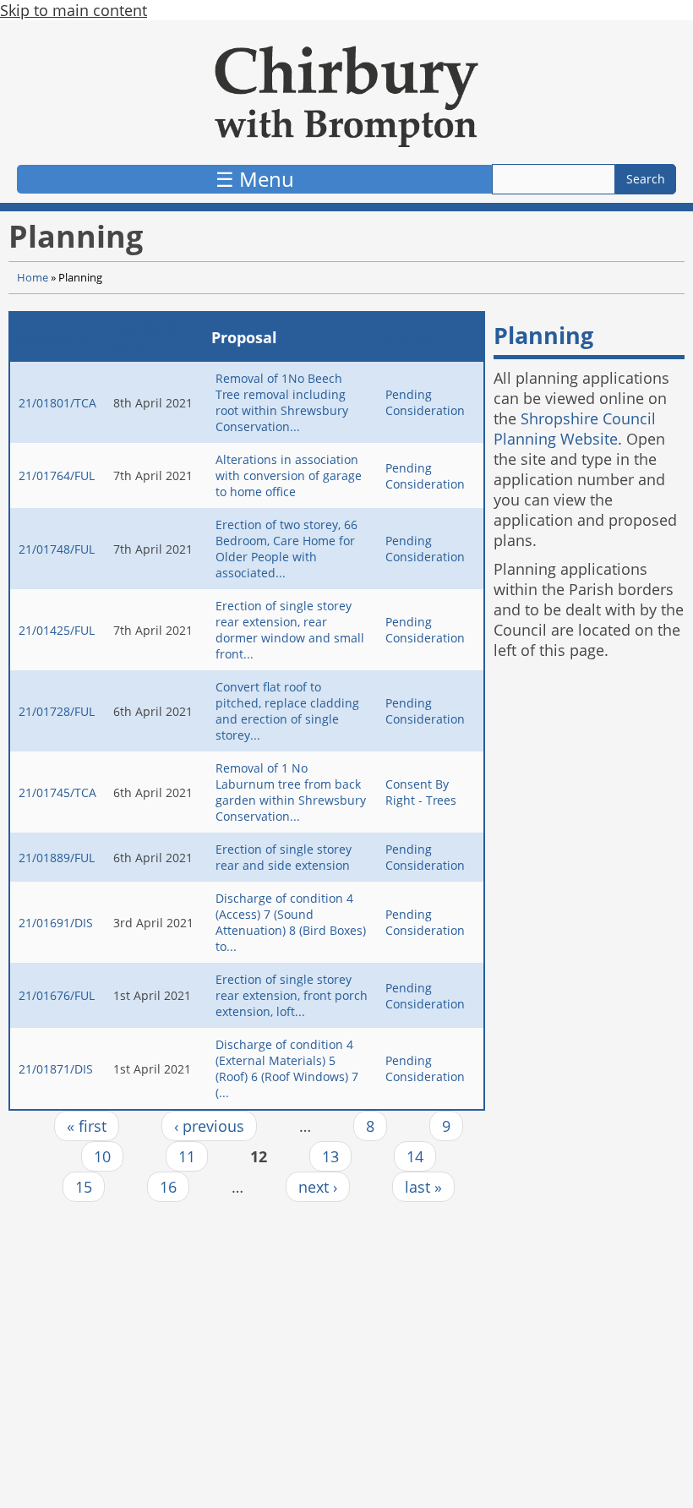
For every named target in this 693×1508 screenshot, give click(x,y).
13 (330, 1156)
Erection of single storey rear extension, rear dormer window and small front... (290, 630)
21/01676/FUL (57, 995)
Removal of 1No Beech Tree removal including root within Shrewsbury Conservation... (282, 402)
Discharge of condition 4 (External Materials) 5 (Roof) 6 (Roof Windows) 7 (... (287, 1068)
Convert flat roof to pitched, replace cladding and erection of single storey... (287, 711)
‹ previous (209, 1126)
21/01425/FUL (57, 630)
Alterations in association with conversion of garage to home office (289, 475)
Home (32, 277)
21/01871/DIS (56, 1069)
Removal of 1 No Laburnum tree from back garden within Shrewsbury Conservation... (291, 792)
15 (83, 1187)
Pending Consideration (425, 402)
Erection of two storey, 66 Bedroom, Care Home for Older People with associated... (286, 548)
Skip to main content (73, 10)
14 (415, 1156)
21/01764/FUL (57, 475)
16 (168, 1187)
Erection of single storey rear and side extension (284, 857)
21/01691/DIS (56, 923)
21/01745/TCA (57, 792)
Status (405, 337)
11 (186, 1156)
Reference (53, 337)
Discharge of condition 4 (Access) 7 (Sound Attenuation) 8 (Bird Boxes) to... (291, 922)
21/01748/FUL (57, 549)
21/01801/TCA (57, 403)
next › (317, 1187)
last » (423, 1187)
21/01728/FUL (57, 711)
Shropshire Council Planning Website (575, 428)
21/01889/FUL (57, 858)
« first (86, 1126)
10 (102, 1156)
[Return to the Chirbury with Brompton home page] (346, 96)
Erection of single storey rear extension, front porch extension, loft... (292, 995)
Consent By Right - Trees (420, 792)
